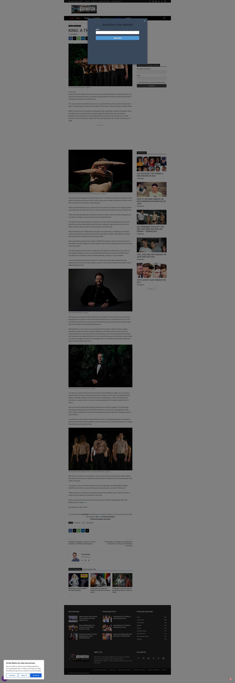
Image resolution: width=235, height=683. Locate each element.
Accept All (36, 675)
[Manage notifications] (230, 678)
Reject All (24, 675)
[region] (24, 669)
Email (97, 29)
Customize (12, 675)
